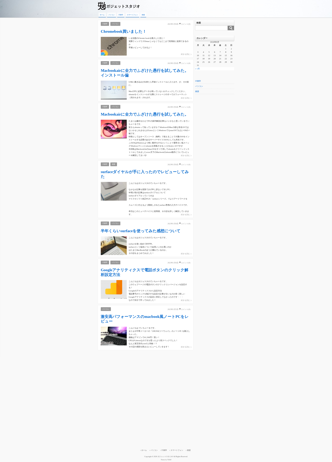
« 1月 (197, 69)
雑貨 (143, 15)
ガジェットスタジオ (123, 6)
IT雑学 (121, 15)
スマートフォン (132, 15)
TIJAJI (169, 459)
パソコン (111, 15)
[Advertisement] (214, 139)
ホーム (102, 15)
